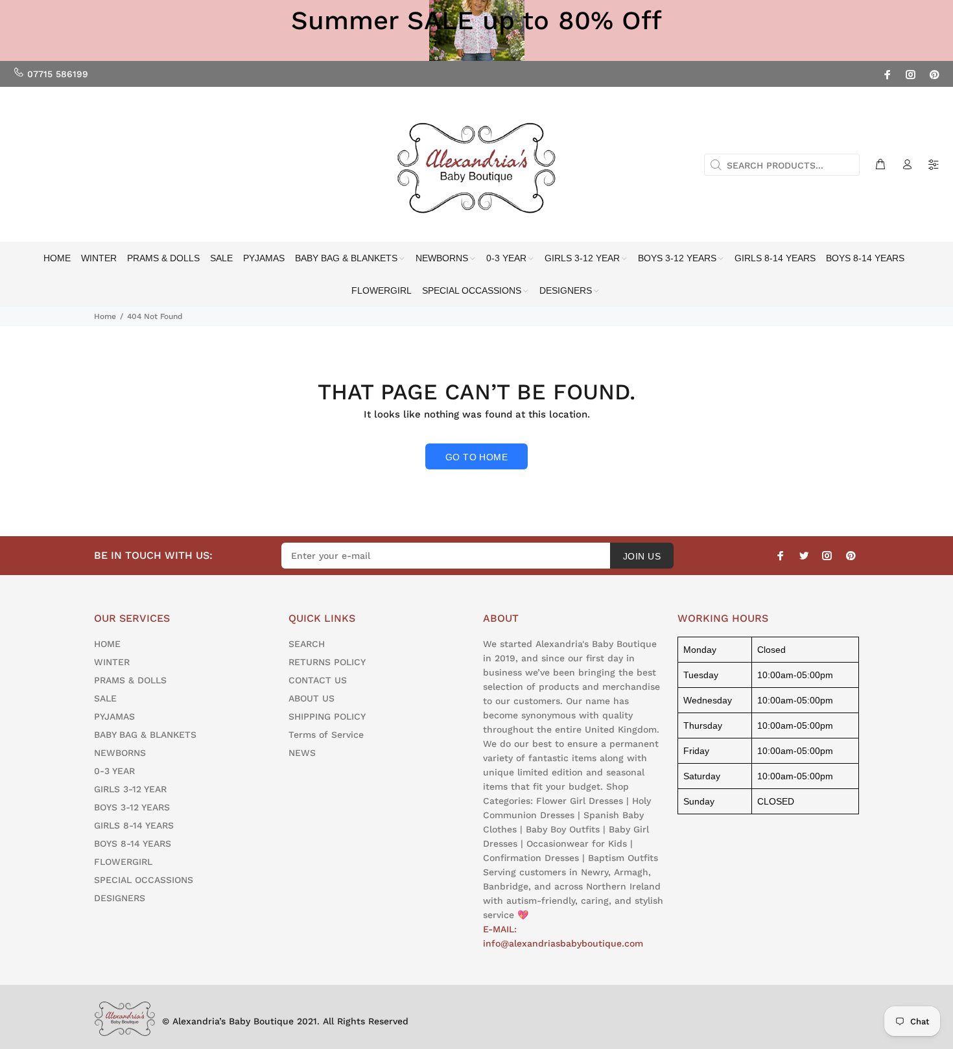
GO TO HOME (476, 457)
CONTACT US (317, 680)
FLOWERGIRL (123, 861)
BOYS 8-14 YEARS (132, 843)
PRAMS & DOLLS (130, 680)
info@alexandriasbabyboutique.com (563, 943)
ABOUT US (311, 698)
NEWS (302, 753)
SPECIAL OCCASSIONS (143, 880)
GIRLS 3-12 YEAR (130, 789)
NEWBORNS (120, 753)
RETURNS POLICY (327, 662)
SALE (105, 698)
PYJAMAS (114, 716)
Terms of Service (326, 734)
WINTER (112, 662)
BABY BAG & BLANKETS (145, 734)
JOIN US (642, 556)
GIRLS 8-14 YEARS (134, 825)
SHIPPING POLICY (327, 716)
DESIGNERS (119, 898)
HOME (107, 644)
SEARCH (306, 644)
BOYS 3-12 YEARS (132, 807)
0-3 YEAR (114, 771)
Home (105, 316)
